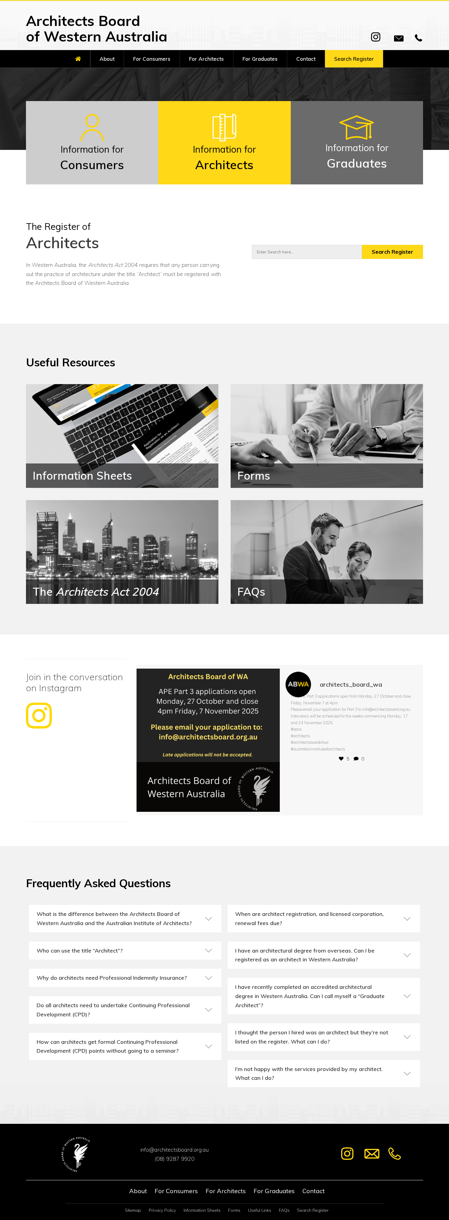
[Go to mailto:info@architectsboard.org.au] (174, 1149)
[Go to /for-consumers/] (92, 142)
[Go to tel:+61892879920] (174, 1159)
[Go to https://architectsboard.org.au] (106, 30)
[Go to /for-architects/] (224, 142)
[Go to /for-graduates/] (357, 143)
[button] (375, 37)
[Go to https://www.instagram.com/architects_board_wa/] (76, 702)
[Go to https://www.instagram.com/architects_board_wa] (347, 1154)
